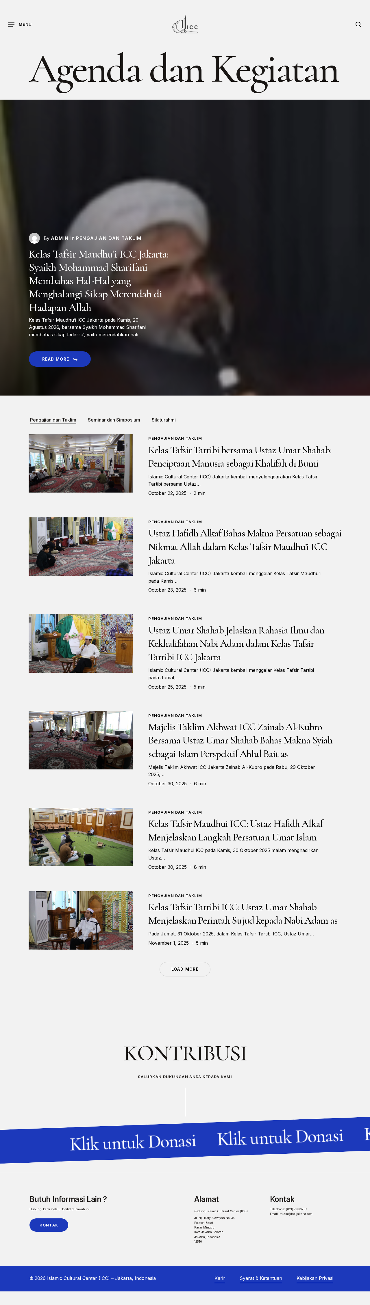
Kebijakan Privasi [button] (315, 1278)
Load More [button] (185, 969)
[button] (20, 24)
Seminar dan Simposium (114, 420)
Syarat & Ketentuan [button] (261, 1278)
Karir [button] (219, 1278)
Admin (60, 238)
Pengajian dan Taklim (53, 420)
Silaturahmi (164, 420)
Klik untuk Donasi (122, 1142)
